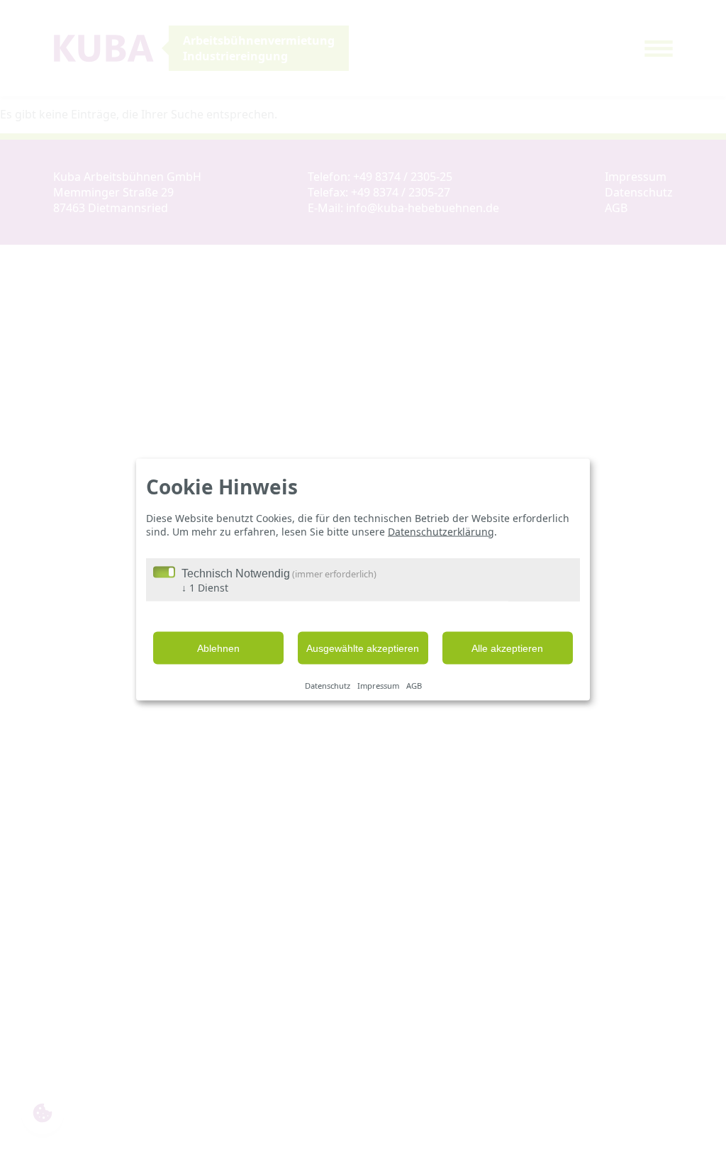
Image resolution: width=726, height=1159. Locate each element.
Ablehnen (218, 648)
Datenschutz (327, 685)
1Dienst (205, 587)
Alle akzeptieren (507, 648)
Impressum (378, 685)
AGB (414, 685)
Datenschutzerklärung (441, 531)
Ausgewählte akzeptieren (362, 648)
